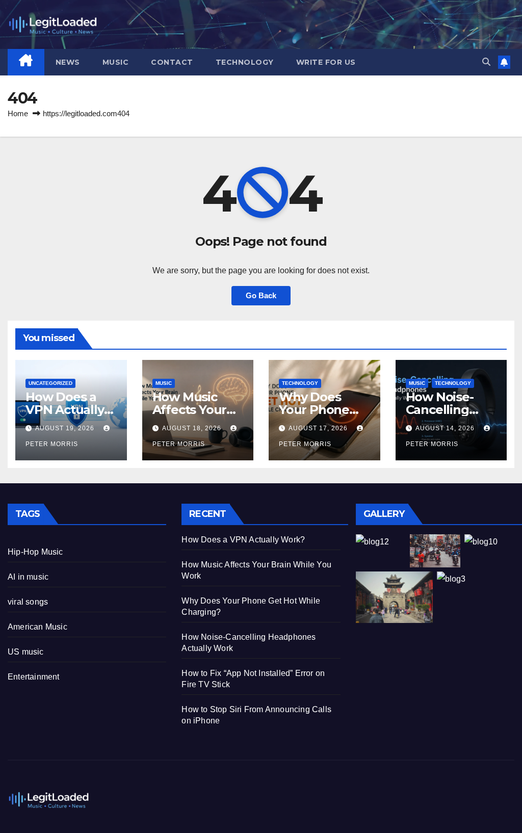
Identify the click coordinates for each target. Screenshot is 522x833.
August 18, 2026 (192, 428)
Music (115, 62)
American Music (37, 626)
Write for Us (326, 62)
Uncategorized (50, 383)
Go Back (261, 295)
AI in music (28, 576)
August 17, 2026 (319, 428)
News (68, 62)
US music (26, 651)
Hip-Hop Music (35, 552)
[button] (486, 62)
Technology (245, 62)
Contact (172, 62)
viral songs (28, 601)
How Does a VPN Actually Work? (64, 409)
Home (18, 113)
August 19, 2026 (65, 428)
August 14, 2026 (446, 428)
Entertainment (34, 676)
